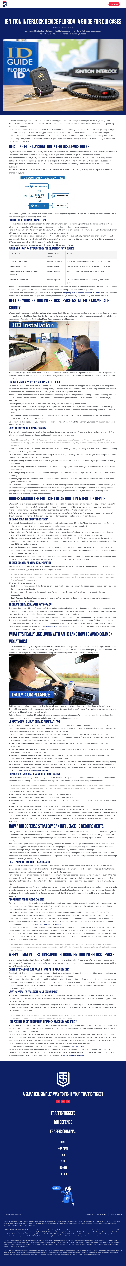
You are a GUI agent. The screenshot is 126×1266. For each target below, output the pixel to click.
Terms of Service (116, 1214)
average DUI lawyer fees (56, 626)
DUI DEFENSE (63, 1122)
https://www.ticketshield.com (71, 1055)
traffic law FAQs (77, 1046)
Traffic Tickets (63, 1113)
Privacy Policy (101, 1214)
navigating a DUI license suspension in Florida (81, 293)
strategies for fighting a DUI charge (47, 924)
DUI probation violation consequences (32, 770)
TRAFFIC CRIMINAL (63, 1131)
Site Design (89, 1214)
